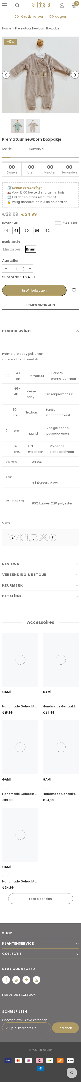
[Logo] (41, 5)
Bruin (30, 249)
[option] (40, 75)
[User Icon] (62, 5)
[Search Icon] (17, 5)
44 (5, 230)
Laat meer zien (40, 899)
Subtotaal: (11, 277)
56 (37, 230)
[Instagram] (16, 980)
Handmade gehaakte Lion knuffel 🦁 (60, 794)
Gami (6, 692)
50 (26, 230)
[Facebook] (6, 980)
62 (47, 230)
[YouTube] (36, 980)
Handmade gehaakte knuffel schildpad (19, 706)
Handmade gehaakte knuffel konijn (19, 794)
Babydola (36, 149)
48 (16, 230)
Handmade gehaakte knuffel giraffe (19, 881)
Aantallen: (11, 260)
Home (6, 28)
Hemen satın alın (40, 305)
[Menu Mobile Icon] (4, 5)
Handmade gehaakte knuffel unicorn (60, 706)
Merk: (7, 149)
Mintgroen (12, 249)
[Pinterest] (26, 980)
